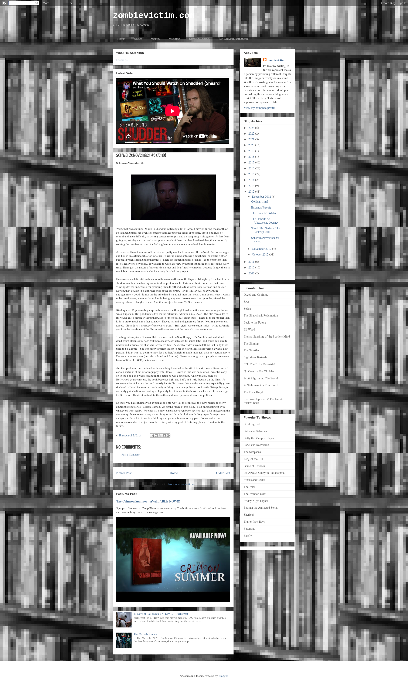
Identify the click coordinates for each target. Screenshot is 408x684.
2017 (251, 162)
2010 (251, 267)
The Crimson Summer (233, 39)
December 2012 (262, 196)
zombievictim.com (153, 16)
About (138, 39)
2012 (251, 191)
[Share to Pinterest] (168, 435)
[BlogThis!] (156, 435)
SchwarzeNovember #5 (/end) (265, 239)
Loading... (122, 60)
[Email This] (152, 435)
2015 (251, 174)
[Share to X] (160, 435)
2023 (251, 128)
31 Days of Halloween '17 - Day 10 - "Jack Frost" (161, 614)
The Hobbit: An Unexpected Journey (265, 220)
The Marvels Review (145, 634)
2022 (251, 133)
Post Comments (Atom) (181, 484)
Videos (155, 39)
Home (121, 39)
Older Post (223, 473)
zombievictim (276, 60)
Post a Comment (131, 454)
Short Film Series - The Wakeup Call (265, 230)
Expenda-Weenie (261, 207)
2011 (251, 262)
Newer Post (124, 473)
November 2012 (262, 249)
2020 (251, 145)
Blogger (223, 676)
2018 (251, 157)
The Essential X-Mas (263, 213)
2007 (251, 273)
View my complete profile (259, 108)
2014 (251, 180)
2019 (251, 151)
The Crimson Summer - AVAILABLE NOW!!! (148, 501)
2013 (251, 186)
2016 (251, 168)
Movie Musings (199, 39)
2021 (251, 139)
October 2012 (260, 254)
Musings (174, 39)
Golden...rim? (259, 201)
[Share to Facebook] (164, 435)
